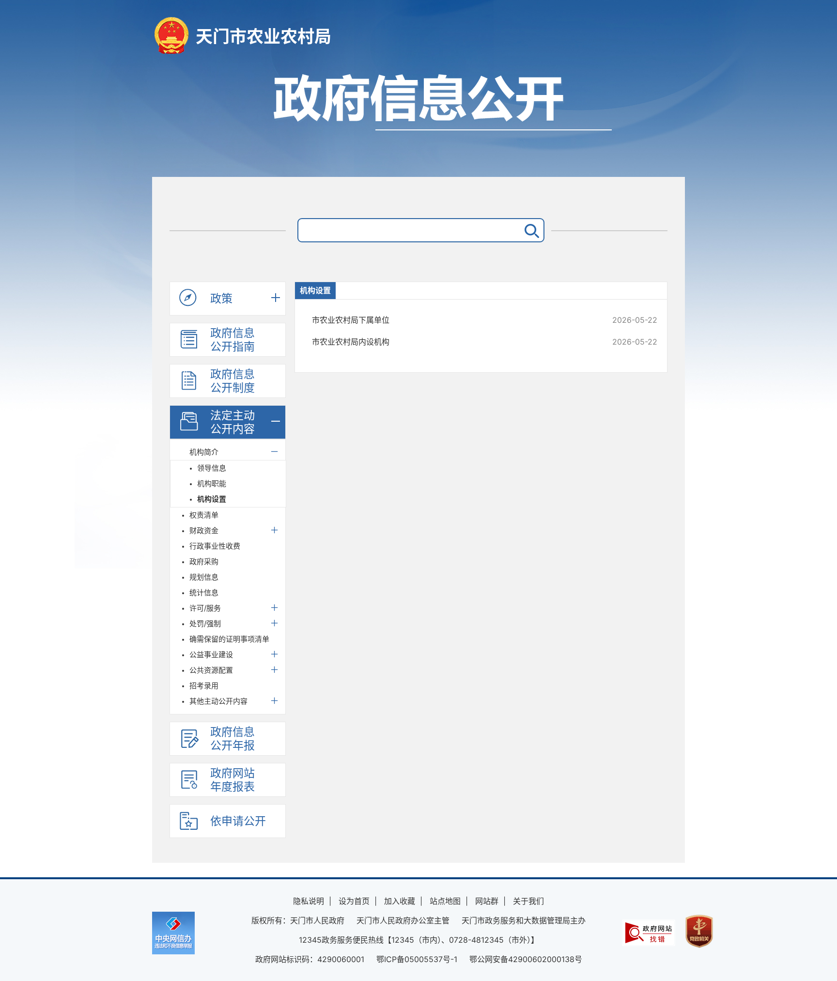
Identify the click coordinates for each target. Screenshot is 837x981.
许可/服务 (205, 608)
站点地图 (445, 901)
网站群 (486, 901)
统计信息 (203, 592)
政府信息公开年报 (232, 738)
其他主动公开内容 (218, 701)
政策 (221, 298)
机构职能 (211, 483)
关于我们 (528, 901)
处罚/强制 (205, 623)
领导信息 (211, 468)
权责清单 (203, 515)
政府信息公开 (418, 120)
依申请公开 (238, 821)
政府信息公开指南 (232, 339)
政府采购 (203, 561)
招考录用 (203, 685)
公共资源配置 (211, 670)
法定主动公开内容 (232, 422)
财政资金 (203, 530)
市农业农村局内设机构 (452, 342)
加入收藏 (399, 901)
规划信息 (203, 577)
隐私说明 (308, 901)
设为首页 (354, 901)
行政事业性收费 (214, 546)
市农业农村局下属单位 (452, 320)
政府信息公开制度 (232, 381)
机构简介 (203, 452)
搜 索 (530, 230)
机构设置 (211, 499)
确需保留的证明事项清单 (229, 639)
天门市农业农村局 (263, 36)
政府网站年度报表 (232, 779)
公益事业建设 (211, 654)
